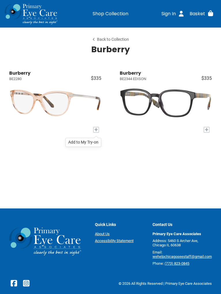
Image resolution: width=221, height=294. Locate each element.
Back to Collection (113, 39)
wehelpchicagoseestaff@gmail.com (182, 256)
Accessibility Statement (114, 241)
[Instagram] (26, 285)
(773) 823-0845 (177, 263)
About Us (102, 234)
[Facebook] (13, 285)
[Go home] (31, 13)
